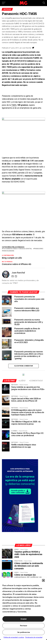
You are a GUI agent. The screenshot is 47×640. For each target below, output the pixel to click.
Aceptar (23, 619)
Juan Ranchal (26, 48)
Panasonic (38, 248)
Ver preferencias (23, 632)
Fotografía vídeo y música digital (17, 248)
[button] (43, 580)
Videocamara (8, 251)
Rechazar (23, 626)
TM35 (13, 105)
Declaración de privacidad (33, 637)
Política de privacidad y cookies (14, 637)
